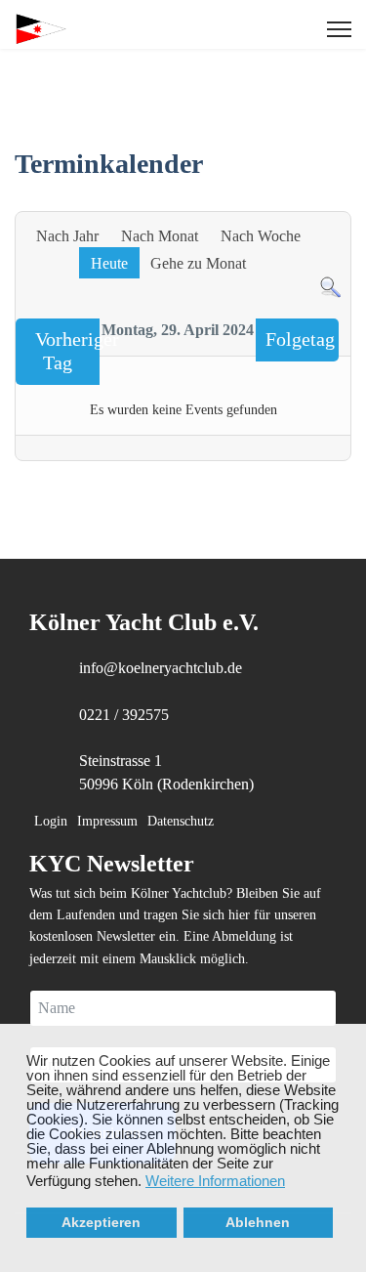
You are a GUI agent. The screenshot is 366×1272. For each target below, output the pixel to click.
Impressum (107, 821)
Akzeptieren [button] (101, 1222)
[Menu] (339, 29)
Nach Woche (261, 236)
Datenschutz (180, 821)
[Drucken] (340, 200)
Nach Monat (159, 236)
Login (50, 821)
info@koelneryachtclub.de (160, 667)
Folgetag (300, 339)
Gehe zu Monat (198, 263)
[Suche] (330, 287)
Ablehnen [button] (257, 1222)
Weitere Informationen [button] (215, 1180)
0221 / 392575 (124, 714)
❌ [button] (351, 1039)
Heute (109, 263)
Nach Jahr (67, 236)
